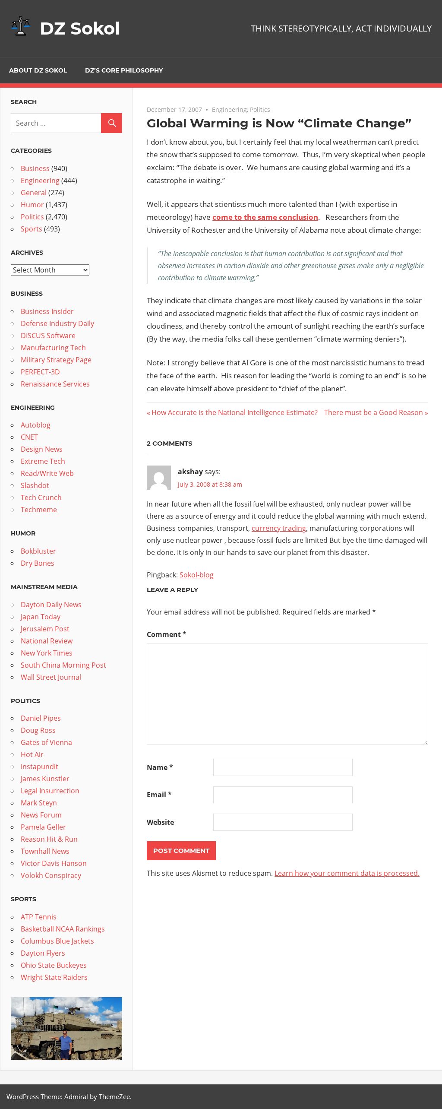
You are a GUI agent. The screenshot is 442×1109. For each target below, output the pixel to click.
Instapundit (39, 766)
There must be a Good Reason (373, 412)
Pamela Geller (43, 827)
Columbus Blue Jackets (57, 941)
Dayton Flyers (43, 953)
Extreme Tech (43, 461)
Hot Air (32, 754)
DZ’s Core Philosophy (124, 70)
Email (159, 794)
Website (160, 822)
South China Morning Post (63, 665)
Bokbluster (38, 551)
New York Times (47, 653)
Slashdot (35, 485)
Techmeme (39, 509)
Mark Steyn (39, 803)
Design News (42, 449)
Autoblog (36, 425)
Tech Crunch (41, 497)
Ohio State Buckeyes (54, 965)
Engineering (229, 109)
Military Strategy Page (56, 359)
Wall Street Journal (51, 677)
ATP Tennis (39, 917)
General (34, 192)
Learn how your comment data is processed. (347, 873)
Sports (31, 229)
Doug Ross (38, 730)
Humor (32, 204)
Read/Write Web (47, 473)
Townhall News (45, 851)
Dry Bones (37, 563)
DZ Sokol (80, 28)
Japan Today (40, 616)
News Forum (41, 815)
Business (35, 168)
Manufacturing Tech (53, 347)
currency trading (279, 528)
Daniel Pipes (41, 718)
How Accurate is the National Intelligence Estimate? (234, 412)
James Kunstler (45, 778)
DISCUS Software (48, 335)
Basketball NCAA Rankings (63, 929)
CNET (29, 437)
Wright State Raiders (54, 977)
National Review (47, 641)
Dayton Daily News (51, 604)
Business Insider (47, 311)
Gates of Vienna (46, 742)
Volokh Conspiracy (51, 875)
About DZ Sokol (38, 70)
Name (160, 767)
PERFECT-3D (40, 372)
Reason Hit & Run (49, 839)
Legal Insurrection (50, 790)
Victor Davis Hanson (54, 863)
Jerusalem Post (45, 629)
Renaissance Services (55, 384)
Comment (166, 634)
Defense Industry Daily (57, 323)
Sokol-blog (197, 575)
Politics (260, 109)
